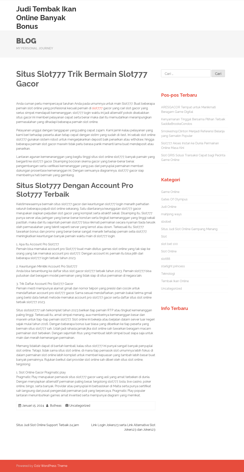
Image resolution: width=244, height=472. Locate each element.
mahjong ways (171, 214)
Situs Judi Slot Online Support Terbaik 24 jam (47, 425)
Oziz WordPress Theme (50, 466)
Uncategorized (79, 405)
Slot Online (169, 251)
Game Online (170, 192)
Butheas (56, 405)
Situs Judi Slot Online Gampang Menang (189, 229)
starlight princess (173, 266)
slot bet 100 (169, 244)
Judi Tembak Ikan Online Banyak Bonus (46, 18)
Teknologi (168, 273)
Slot (164, 236)
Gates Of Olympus (174, 199)
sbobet (166, 221)
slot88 (165, 259)
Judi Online (168, 207)
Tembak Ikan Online (175, 281)
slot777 (97, 108)
